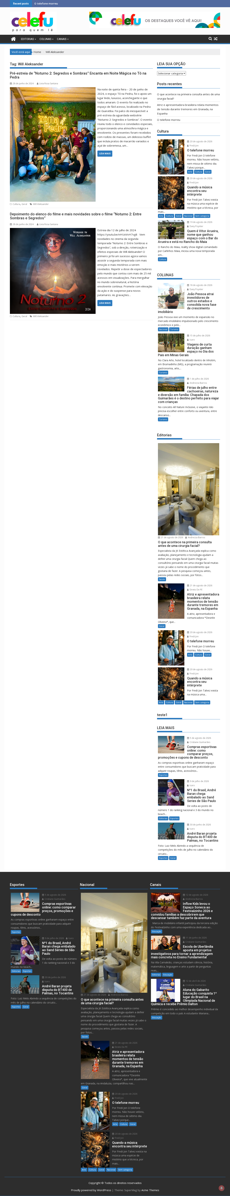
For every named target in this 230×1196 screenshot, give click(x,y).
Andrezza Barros (198, 382)
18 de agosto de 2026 (200, 285)
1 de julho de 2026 (199, 378)
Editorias (27, 39)
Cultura (16, 204)
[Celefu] (13, 38)
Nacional (188, 215)
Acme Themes (150, 1190)
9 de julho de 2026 (199, 781)
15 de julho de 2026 (199, 335)
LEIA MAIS (105, 153)
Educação (156, 931)
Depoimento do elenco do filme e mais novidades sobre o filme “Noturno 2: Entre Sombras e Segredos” (75, 216)
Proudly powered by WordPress (91, 1190)
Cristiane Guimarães (199, 742)
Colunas (45, 39)
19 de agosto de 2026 (200, 222)
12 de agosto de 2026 (196, 894)
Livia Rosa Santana (48, 83)
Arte (190, 171)
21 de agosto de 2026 (171, 537)
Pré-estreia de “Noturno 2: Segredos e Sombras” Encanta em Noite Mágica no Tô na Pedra (78, 75)
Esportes (163, 775)
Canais (61, 39)
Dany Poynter (196, 226)
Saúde (162, 579)
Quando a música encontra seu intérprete (60, 3)
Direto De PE (195, 589)
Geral (24, 204)
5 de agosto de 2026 (200, 738)
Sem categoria (202, 215)
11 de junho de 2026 (196, 937)
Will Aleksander (41, 204)
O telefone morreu (168, 120)
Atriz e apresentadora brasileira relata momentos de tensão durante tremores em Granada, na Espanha (187, 109)
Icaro (192, 339)
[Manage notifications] (221, 1188)
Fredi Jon (194, 145)
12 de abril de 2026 (195, 980)
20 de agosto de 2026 (200, 141)
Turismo (174, 329)
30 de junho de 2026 (200, 824)
